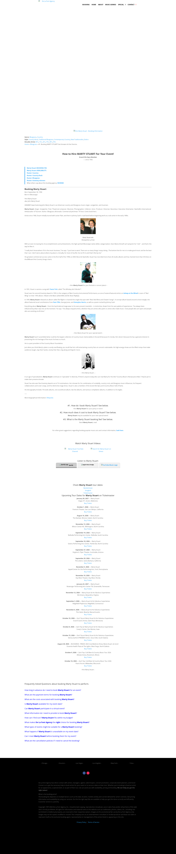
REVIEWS (60, 183)
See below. (103, 405)
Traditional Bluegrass (46, 139)
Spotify (71, 465)
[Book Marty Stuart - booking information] (88, 272)
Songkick (88, 490)
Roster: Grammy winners (36, 181)
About (100, 5)
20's (44, 142)
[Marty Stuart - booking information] (88, 233)
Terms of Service (93, 822)
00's (37, 142)
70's (47, 142)
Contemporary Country (62, 139)
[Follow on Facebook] (84, 773)
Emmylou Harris (80, 302)
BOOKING (86, 5)
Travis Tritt (54, 289)
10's (40, 142)
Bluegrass (33, 137)
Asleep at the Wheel (130, 293)
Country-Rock (33, 139)
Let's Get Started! (118, 111)
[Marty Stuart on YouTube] (75, 451)
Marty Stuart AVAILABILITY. (37, 170)
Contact (131, 5)
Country (40, 137)
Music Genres (110, 5)
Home (94, 5)
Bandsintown (88, 488)
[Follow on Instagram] (88, 773)
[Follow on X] (91, 773)
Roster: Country (32, 173)
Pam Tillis (56, 302)
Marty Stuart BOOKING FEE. (37, 168)
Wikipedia (50, 398)
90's (54, 142)
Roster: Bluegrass (33, 178)
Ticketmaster (88, 493)
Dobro (86, 139)
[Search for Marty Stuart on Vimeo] (101, 451)
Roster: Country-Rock (34, 175)
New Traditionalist (77, 139)
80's (51, 142)
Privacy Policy (81, 822)
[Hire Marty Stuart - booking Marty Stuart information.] (88, 329)
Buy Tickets (88, 503)
